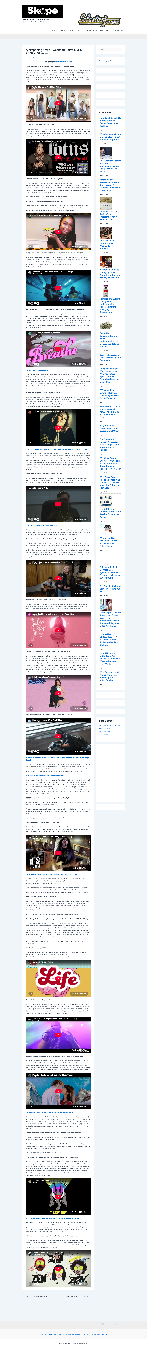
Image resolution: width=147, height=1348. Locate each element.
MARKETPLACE (80, 1334)
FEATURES (48, 1334)
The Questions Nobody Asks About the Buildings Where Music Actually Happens (109, 444)
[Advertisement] (112, 772)
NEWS (55, 1334)
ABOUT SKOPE (91, 1334)
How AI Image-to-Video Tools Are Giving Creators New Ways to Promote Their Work (110, 658)
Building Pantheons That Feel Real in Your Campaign (110, 357)
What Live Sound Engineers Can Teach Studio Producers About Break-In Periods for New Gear (110, 463)
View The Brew (104, 737)
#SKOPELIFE (70, 1334)
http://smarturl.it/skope (64, 61)
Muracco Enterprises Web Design (110, 725)
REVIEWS (61, 1334)
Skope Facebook (104, 728)
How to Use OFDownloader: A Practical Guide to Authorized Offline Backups (109, 639)
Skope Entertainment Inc (35, 19)
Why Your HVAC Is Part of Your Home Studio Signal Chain (109, 428)
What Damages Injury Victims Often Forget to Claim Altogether (110, 136)
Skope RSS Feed (104, 731)
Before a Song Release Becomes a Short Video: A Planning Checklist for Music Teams (110, 184)
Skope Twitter (103, 734)
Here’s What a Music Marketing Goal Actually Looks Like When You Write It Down (110, 411)
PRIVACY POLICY (102, 1334)
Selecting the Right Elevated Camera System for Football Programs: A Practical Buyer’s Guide (110, 572)
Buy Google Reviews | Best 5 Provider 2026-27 (110, 588)
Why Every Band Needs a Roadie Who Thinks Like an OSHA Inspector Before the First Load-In (110, 482)
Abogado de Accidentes (109, 1324)
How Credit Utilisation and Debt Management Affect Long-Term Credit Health (110, 165)
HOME (41, 1334)
